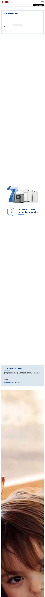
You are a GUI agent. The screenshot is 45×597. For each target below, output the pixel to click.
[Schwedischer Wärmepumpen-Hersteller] (4, 2)
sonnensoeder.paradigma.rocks (19, 23)
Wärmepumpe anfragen (38, 5)
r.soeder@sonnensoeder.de (18, 21)
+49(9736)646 (15, 19)
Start (3, 5)
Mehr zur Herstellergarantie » (12, 382)
